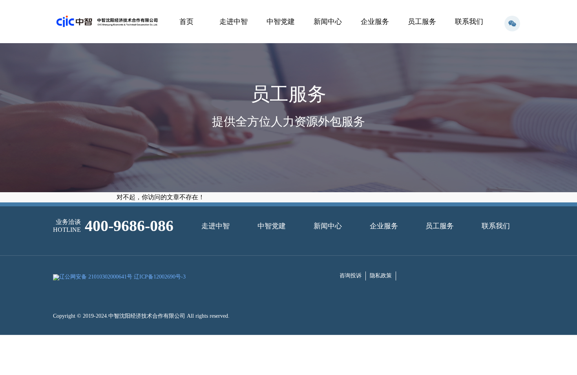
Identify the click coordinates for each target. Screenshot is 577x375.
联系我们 (469, 21)
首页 (186, 21)
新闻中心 (328, 21)
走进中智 (233, 21)
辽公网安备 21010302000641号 (95, 277)
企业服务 (375, 21)
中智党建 (281, 21)
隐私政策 (381, 276)
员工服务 (422, 21)
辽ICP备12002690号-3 (160, 277)
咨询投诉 (351, 276)
